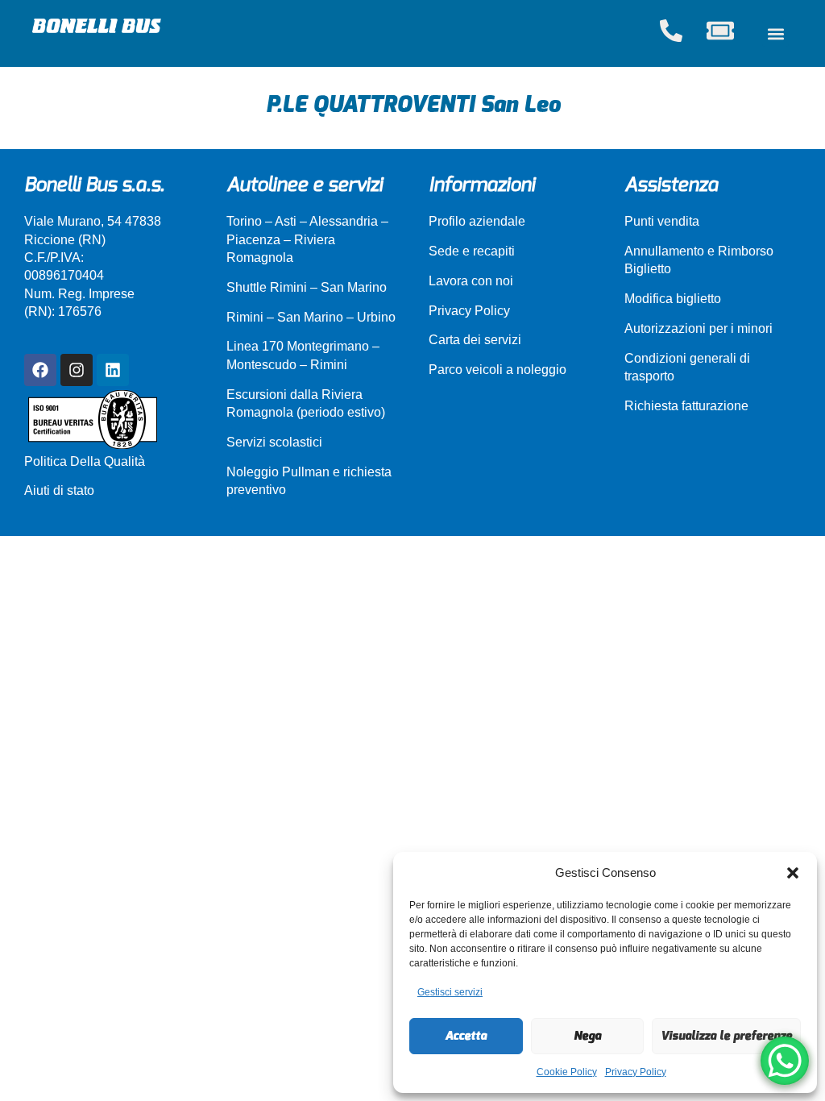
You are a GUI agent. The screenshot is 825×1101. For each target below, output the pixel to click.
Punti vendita (661, 221)
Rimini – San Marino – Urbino (311, 317)
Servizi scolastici (274, 442)
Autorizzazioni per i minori (698, 328)
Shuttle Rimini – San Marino (306, 287)
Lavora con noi (471, 281)
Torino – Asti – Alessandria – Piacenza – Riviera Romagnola (307, 239)
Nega (587, 1036)
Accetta (466, 1036)
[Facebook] (40, 370)
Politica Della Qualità (84, 461)
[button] (793, 873)
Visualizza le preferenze (726, 1036)
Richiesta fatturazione (686, 406)
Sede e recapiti (472, 251)
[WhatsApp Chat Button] (785, 1061)
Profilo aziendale (477, 221)
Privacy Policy (635, 1072)
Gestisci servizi (450, 992)
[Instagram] (76, 370)
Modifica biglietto (672, 298)
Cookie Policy (567, 1072)
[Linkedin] (113, 370)
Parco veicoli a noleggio (497, 369)
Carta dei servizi (475, 340)
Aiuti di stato (59, 490)
